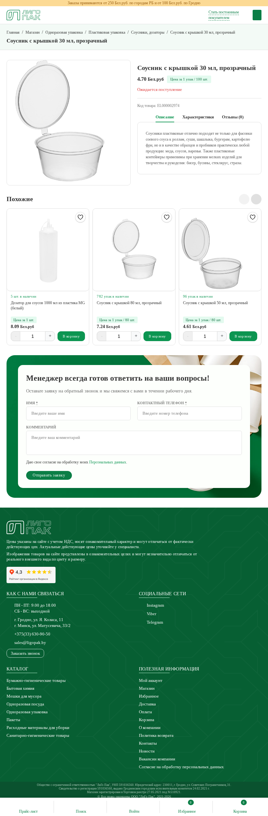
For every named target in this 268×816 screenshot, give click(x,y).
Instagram (155, 605)
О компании (149, 727)
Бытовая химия (20, 688)
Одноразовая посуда (25, 704)
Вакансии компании (157, 758)
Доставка (147, 704)
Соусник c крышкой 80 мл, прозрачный (129, 303)
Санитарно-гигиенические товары (38, 735)
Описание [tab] (165, 116)
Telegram (155, 622)
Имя (32, 403)
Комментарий (41, 427)
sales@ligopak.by (30, 642)
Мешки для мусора (24, 696)
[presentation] (244, 199)
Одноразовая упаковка (27, 711)
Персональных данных (107, 462)
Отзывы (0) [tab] (232, 116)
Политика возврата (156, 735)
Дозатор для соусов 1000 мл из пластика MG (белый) (48, 305)
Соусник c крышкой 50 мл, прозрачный (215, 303)
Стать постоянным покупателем (224, 15)
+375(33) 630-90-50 (32, 634)
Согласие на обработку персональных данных (181, 766)
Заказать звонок (25, 653)
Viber (151, 613)
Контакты (148, 743)
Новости (147, 751)
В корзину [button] (71, 336)
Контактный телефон (162, 403)
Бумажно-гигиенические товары (36, 680)
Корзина (146, 719)
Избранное (149, 696)
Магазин (147, 688)
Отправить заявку (49, 475)
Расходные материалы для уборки (38, 727)
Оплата (145, 711)
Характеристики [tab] (198, 116)
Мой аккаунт (150, 680)
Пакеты (13, 719)
